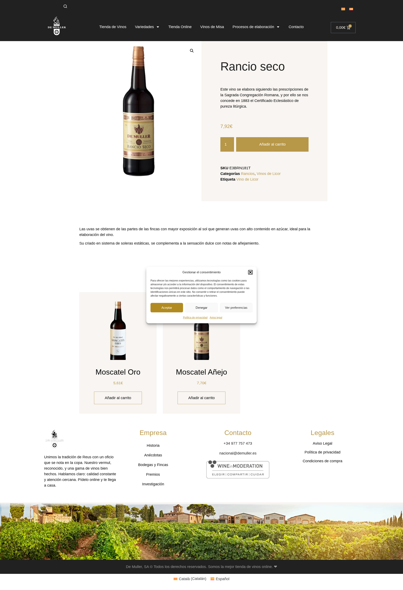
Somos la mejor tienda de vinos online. (241, 567)
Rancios (248, 174)
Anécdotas (153, 455)
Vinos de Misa (212, 27)
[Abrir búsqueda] (65, 6)
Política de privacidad (195, 317)
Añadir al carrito (272, 144)
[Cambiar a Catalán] (343, 9)
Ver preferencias (236, 307)
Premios (153, 474)
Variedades (144, 27)
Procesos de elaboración (253, 27)
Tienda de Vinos (112, 27)
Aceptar (166, 307)
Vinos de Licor (269, 174)
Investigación (153, 484)
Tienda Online (180, 27)
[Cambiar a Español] (351, 9)
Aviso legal (216, 317)
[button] (250, 272)
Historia (153, 445)
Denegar (201, 307)
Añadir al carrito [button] (118, 398)
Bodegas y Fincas (153, 465)
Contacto (296, 27)
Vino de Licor (247, 179)
